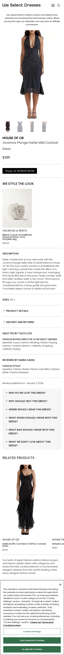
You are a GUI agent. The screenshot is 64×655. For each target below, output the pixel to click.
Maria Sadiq (27, 360)
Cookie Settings (32, 631)
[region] (32, 617)
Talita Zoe (25, 333)
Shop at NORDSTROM (19, 171)
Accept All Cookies (32, 649)
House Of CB (13, 138)
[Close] (60, 584)
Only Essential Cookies (32, 640)
